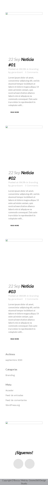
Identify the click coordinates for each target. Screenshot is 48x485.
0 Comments (31, 72)
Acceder (10, 390)
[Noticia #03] (24, 259)
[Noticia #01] (24, 33)
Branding (34, 69)
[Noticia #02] (24, 146)
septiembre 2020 (14, 360)
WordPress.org (13, 405)
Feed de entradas (14, 395)
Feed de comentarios (16, 400)
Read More (14, 112)
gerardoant (17, 72)
